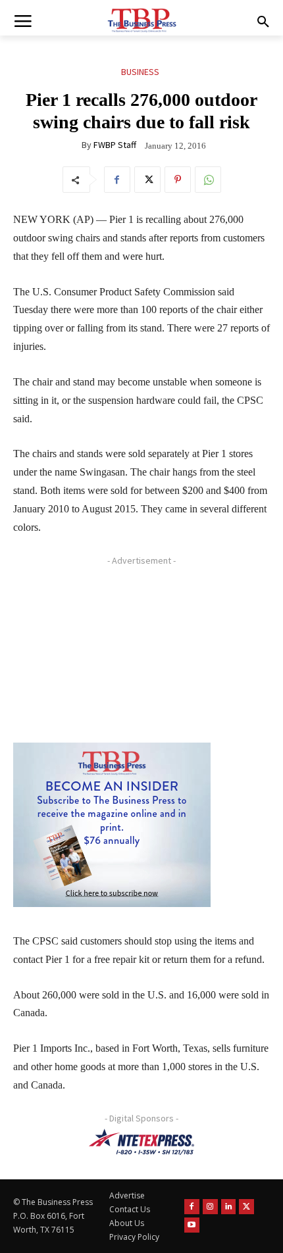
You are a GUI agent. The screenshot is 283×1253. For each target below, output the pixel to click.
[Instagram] (210, 1206)
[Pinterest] (178, 179)
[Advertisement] (112, 653)
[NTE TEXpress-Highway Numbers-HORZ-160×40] (141, 1142)
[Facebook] (117, 179)
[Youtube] (191, 1225)
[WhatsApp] (208, 179)
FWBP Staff (114, 144)
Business (140, 72)
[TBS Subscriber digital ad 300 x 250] (112, 825)
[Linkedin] (228, 1206)
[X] (147, 179)
